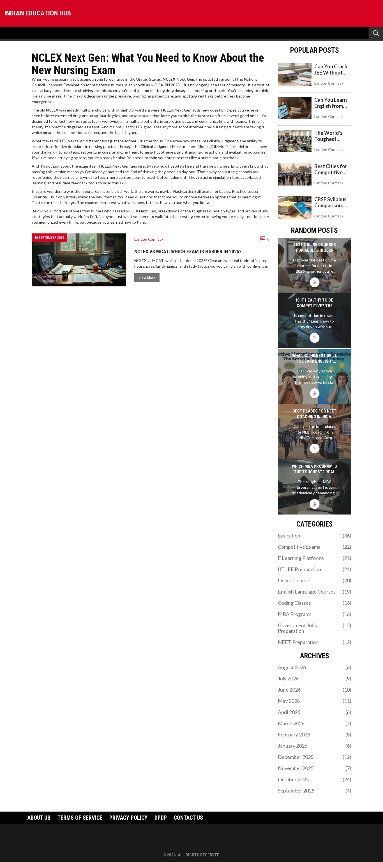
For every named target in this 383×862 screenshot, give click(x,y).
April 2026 (315, 712)
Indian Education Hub (37, 13)
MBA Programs (315, 614)
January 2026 (315, 746)
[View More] (314, 282)
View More (147, 277)
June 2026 (315, 689)
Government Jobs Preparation (315, 628)
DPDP (160, 818)
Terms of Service (79, 818)
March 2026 (315, 723)
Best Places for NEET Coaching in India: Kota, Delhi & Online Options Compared (314, 414)
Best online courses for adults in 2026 (314, 247)
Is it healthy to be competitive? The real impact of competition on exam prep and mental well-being (314, 303)
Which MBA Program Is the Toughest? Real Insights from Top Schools (314, 469)
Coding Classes (315, 603)
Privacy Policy (128, 818)
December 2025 (315, 757)
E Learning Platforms (315, 558)
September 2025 (315, 790)
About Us (38, 818)
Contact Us (188, 818)
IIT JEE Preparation (315, 569)
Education (315, 535)
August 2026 (315, 667)
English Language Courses (315, 591)
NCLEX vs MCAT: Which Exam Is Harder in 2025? (187, 251)
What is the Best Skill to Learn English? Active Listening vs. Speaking (314, 358)
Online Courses (315, 580)
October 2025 (315, 779)
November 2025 (315, 768)
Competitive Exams (315, 547)
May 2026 (315, 701)
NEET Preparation (315, 642)
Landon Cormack (148, 239)
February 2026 (315, 734)
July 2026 (315, 678)
